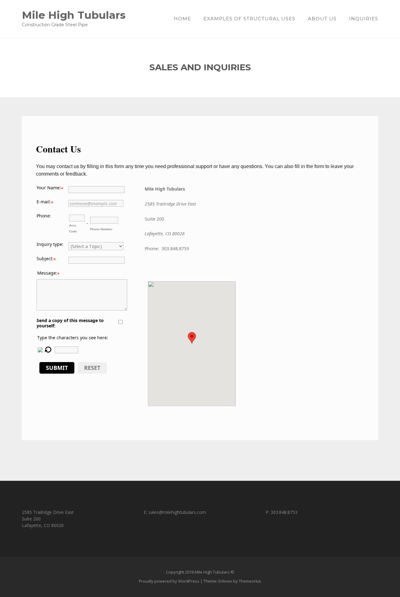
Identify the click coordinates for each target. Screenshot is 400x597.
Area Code (73, 228)
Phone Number (101, 229)
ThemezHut (250, 581)
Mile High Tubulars (74, 14)
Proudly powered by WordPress (169, 581)
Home (182, 19)
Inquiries (363, 19)
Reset (92, 367)
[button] (192, 338)
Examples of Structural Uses (249, 19)
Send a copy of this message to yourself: (70, 323)
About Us (322, 19)
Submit (57, 367)
